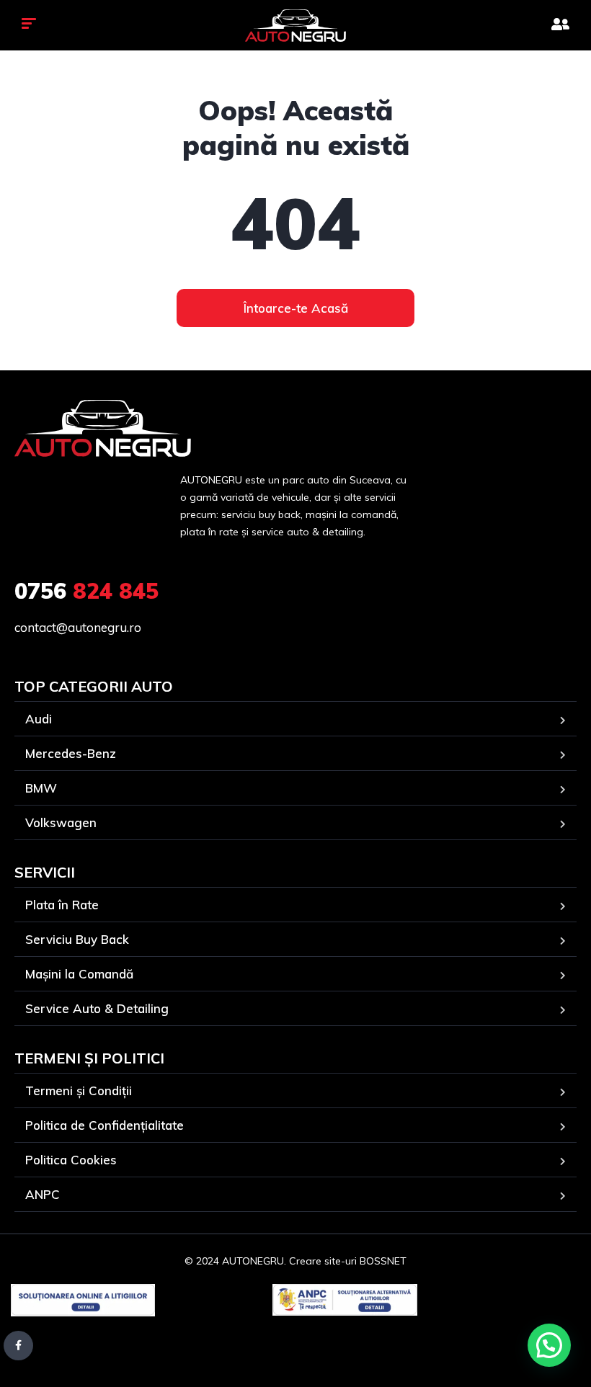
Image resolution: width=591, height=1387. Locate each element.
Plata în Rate (62, 904)
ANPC (42, 1194)
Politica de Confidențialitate (104, 1125)
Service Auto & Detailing (97, 1008)
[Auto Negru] (295, 25)
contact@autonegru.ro (77, 627)
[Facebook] (18, 1345)
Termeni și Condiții (78, 1090)
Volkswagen (61, 822)
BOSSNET (383, 1260)
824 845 (86, 591)
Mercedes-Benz (70, 753)
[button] (549, 1345)
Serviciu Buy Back (77, 939)
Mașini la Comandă (79, 973)
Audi (38, 718)
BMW (41, 787)
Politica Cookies (71, 1159)
